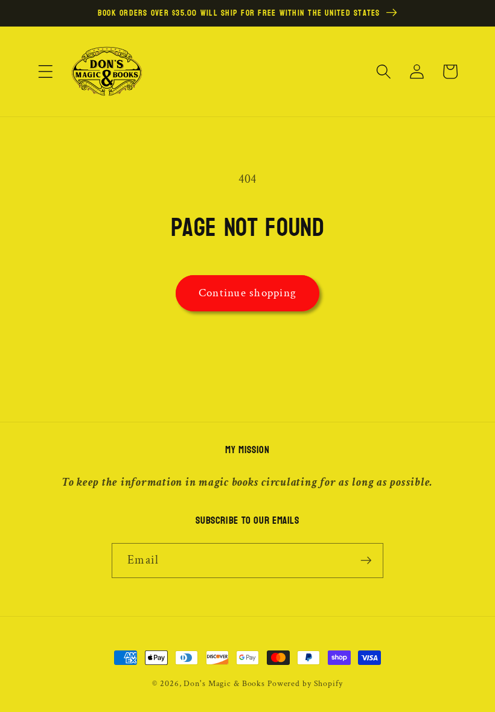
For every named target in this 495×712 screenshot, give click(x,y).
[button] (45, 71)
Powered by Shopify (305, 683)
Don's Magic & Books (224, 683)
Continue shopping (247, 292)
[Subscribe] (366, 560)
